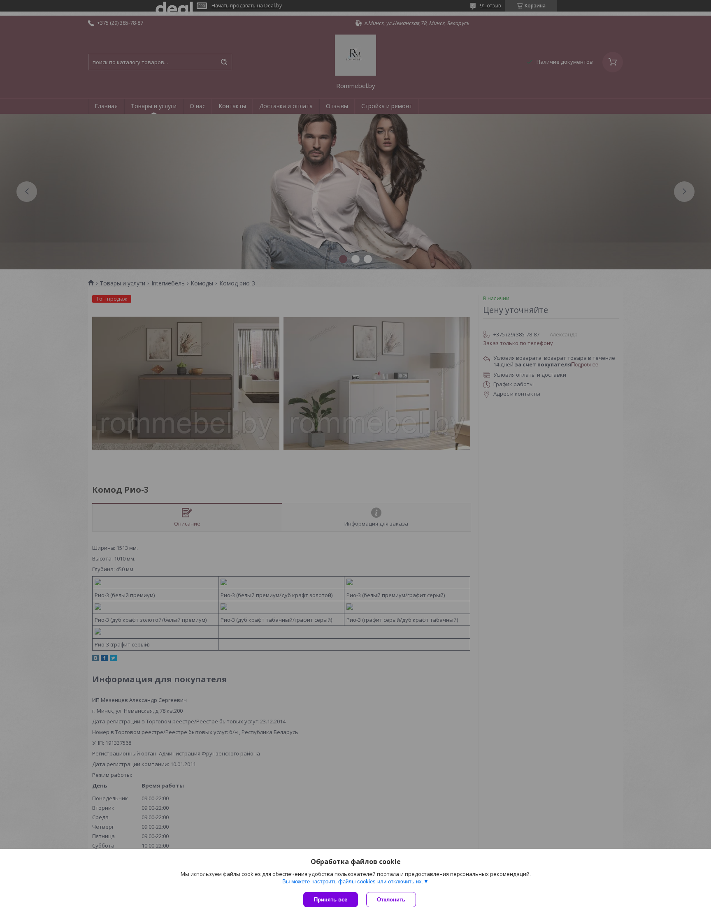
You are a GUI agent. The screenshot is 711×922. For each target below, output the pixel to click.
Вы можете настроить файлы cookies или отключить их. (352, 881)
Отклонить (391, 900)
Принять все (330, 900)
